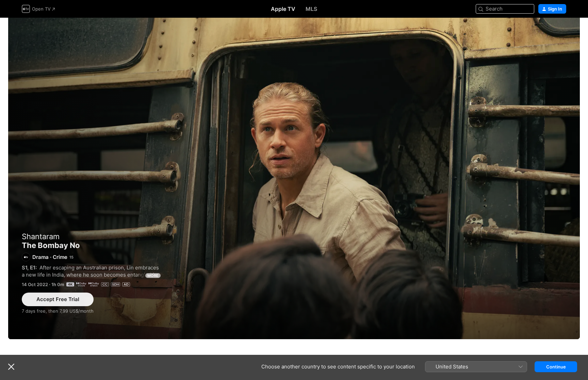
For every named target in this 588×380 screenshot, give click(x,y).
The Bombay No (294, 178)
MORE (153, 275)
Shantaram (41, 236)
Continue (556, 366)
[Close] (11, 367)
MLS (311, 8)
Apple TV (283, 8)
